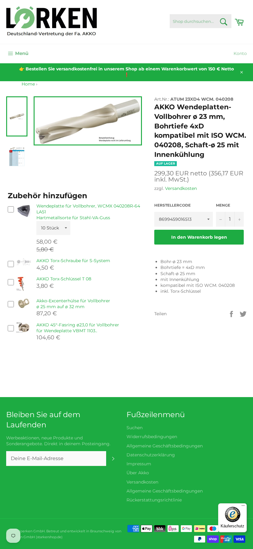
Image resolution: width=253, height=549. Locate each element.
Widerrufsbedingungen (151, 436)
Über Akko (137, 473)
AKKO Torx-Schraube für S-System (73, 260)
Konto (240, 53)
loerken (25, 531)
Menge (223, 205)
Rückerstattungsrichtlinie (154, 500)
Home (28, 84)
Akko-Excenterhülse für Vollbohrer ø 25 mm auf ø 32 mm (73, 303)
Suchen (134, 427)
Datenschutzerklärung (150, 455)
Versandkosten (181, 188)
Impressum (138, 464)
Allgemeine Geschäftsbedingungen (164, 446)
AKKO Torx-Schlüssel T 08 (63, 279)
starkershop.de (49, 537)
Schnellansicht (23, 221)
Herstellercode (172, 205)
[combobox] (200, 21)
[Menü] (243, 507)
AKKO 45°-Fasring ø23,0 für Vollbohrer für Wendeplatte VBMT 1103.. (77, 327)
